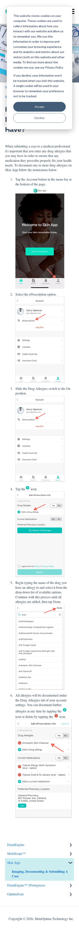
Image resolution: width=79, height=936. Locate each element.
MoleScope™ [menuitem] (16, 853)
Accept (39, 106)
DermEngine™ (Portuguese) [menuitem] (26, 885)
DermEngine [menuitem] (15, 844)
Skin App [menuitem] (13, 862)
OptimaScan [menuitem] (15, 894)
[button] (70, 845)
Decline (39, 118)
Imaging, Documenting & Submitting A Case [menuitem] (40, 873)
